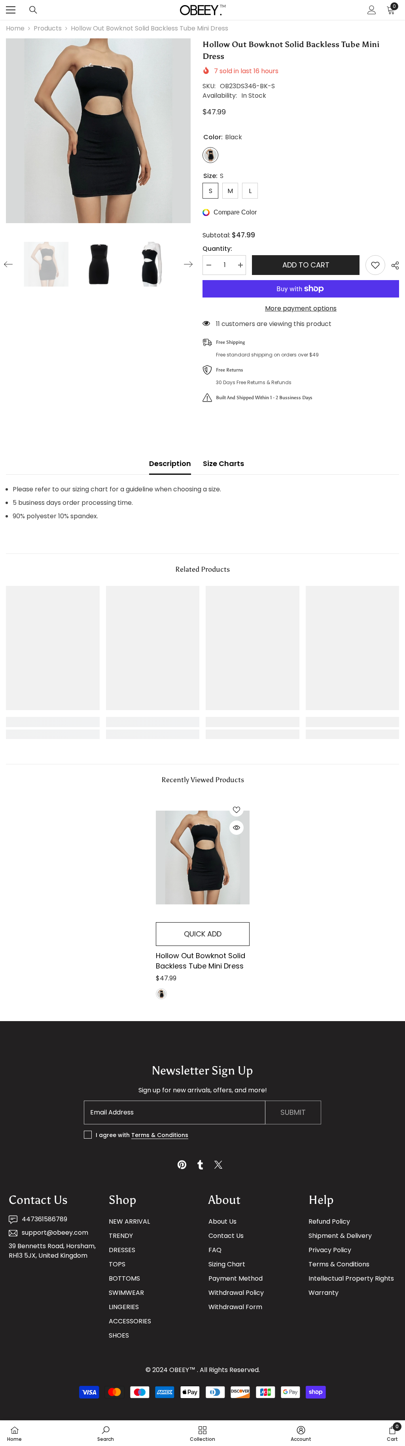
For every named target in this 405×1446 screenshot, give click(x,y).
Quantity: (217, 248)
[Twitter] (218, 1165)
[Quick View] (236, 828)
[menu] (10, 10)
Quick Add (202, 934)
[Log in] (371, 10)
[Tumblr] (200, 1165)
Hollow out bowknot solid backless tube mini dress (200, 961)
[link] (53, 722)
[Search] (33, 10)
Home (15, 28)
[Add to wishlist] (375, 265)
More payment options (301, 308)
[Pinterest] (182, 1165)
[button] (8, 264)
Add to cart (305, 265)
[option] (98, 130)
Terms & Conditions (159, 1135)
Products (48, 28)
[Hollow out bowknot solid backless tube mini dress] (203, 857)
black (161, 993)
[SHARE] (392, 265)
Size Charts (223, 463)
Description (170, 463)
